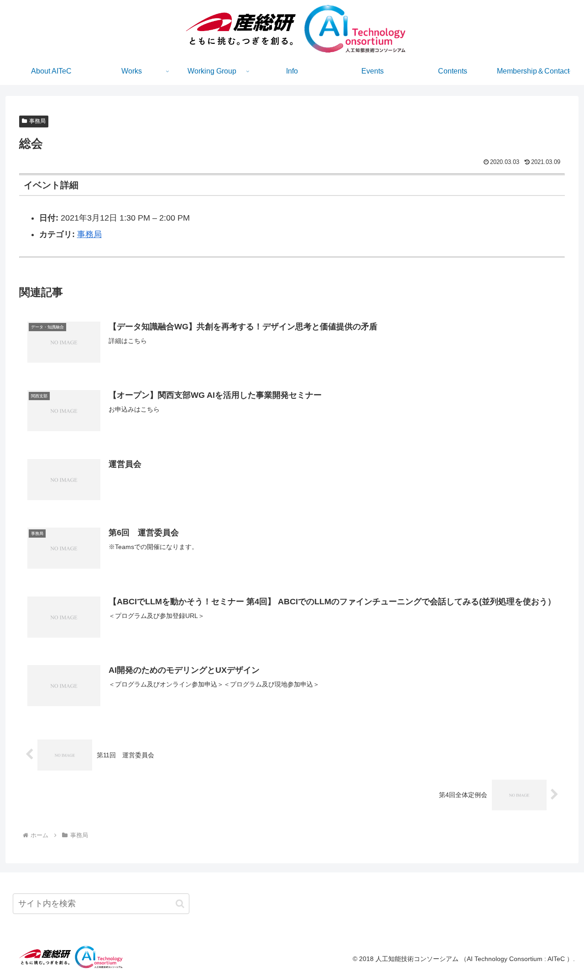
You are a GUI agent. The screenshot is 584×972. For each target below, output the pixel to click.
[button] (180, 903)
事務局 (37, 121)
